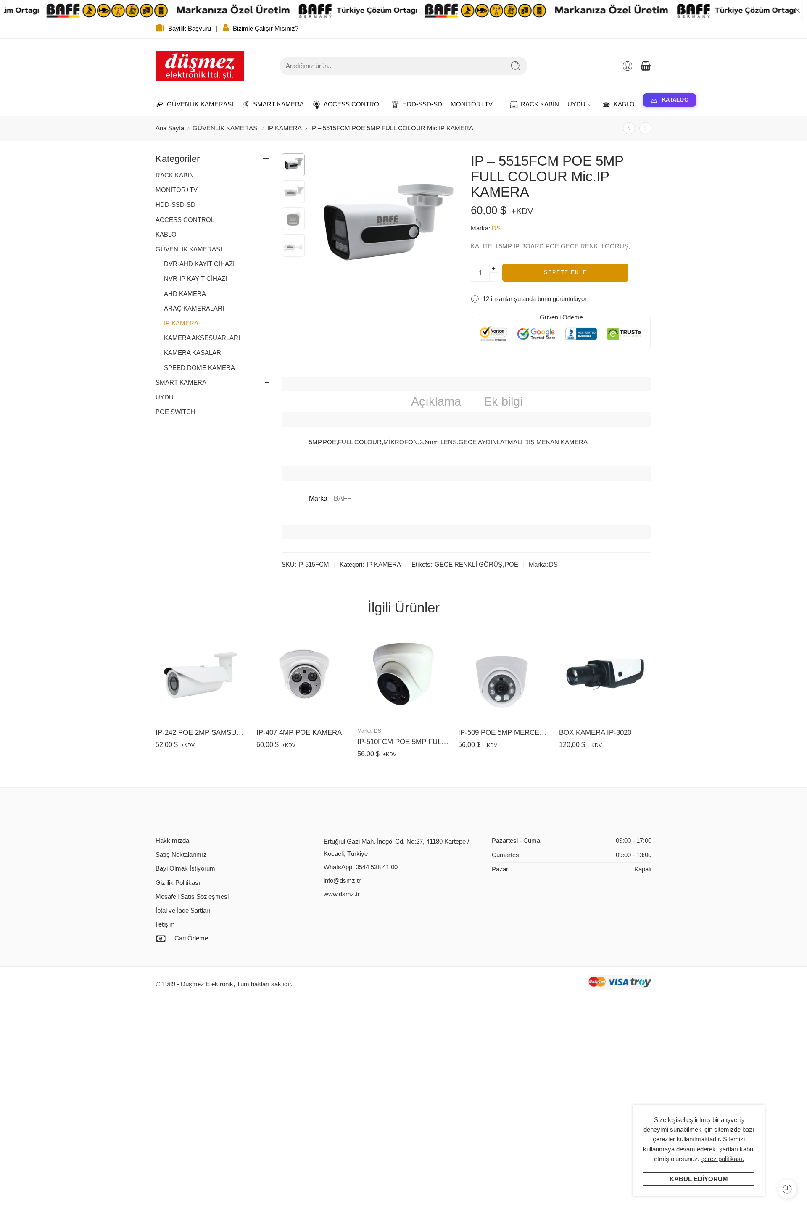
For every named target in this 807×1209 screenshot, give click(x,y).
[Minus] (493, 277)
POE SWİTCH (175, 412)
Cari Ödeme (191, 938)
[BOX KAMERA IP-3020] (605, 674)
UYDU (576, 104)
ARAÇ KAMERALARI (194, 308)
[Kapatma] (797, 10)
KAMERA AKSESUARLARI (202, 338)
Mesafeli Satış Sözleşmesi (192, 896)
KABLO (620, 104)
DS (496, 228)
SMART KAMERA (274, 104)
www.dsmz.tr (342, 894)
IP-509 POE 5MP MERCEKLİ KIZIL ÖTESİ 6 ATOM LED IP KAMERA (504, 732)
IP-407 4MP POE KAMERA (299, 732)
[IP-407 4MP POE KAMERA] (302, 674)
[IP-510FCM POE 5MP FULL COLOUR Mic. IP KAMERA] (403, 674)
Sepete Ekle (565, 272)
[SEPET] (645, 66)
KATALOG (675, 100)
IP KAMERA (284, 128)
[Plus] (493, 268)
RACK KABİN (536, 104)
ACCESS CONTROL (349, 104)
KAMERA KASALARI (193, 352)
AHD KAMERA (185, 293)
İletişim (165, 924)
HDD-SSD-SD (418, 104)
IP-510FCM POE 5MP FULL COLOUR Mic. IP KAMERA (403, 742)
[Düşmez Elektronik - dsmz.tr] (200, 66)
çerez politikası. (722, 1159)
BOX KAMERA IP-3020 (595, 732)
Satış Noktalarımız (181, 854)
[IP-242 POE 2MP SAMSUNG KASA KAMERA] (202, 674)
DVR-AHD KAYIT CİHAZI (199, 264)
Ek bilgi (503, 401)
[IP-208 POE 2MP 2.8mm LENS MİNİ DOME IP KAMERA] (645, 128)
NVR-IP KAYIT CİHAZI (195, 278)
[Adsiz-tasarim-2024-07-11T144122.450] (293, 164)
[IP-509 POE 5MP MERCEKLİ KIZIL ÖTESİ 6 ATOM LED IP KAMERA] (504, 674)
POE (511, 564)
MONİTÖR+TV (472, 104)
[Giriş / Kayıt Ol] (627, 66)
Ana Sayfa (170, 128)
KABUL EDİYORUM (699, 1179)
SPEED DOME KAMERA (199, 367)
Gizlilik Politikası (178, 882)
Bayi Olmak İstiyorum (185, 868)
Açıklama (436, 401)
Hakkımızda (172, 840)
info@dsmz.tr (342, 880)
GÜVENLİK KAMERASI (196, 104)
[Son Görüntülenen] (787, 1189)
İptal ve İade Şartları (183, 910)
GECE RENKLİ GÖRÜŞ (468, 564)
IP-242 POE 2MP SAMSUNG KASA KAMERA (202, 732)
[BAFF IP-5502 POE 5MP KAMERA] (629, 128)
